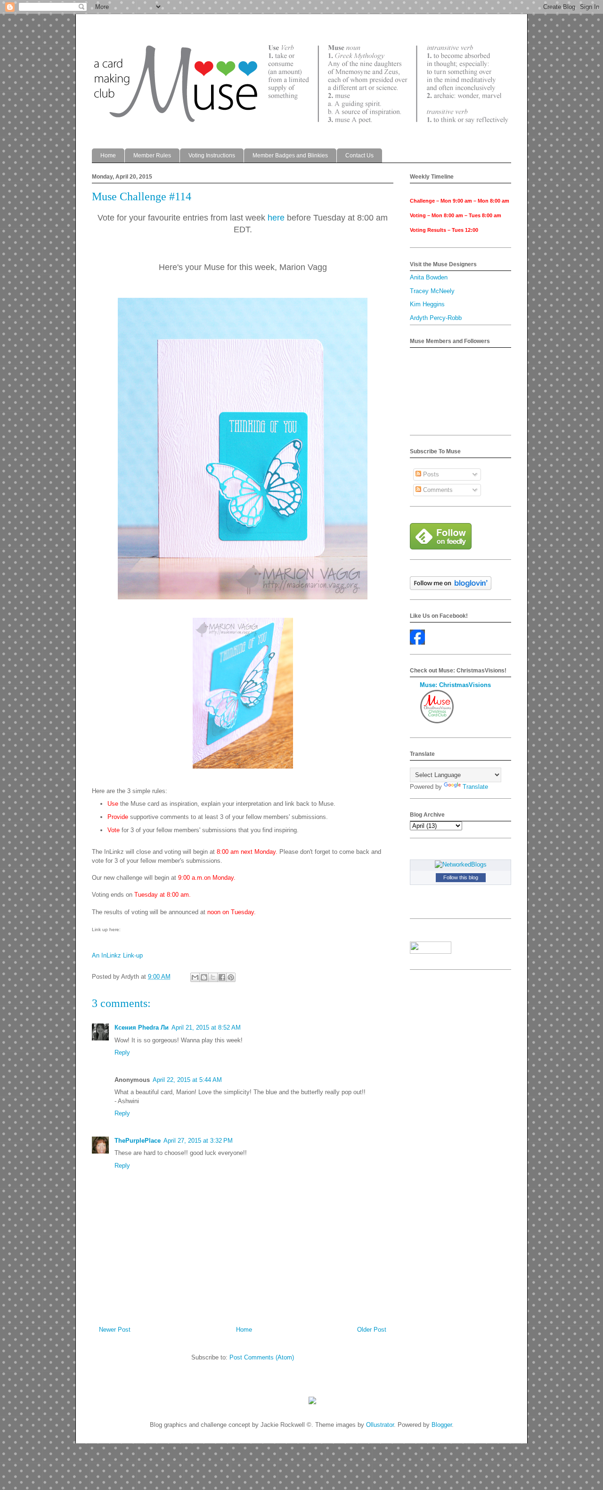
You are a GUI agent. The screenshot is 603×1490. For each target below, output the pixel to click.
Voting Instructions (211, 155)
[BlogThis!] (204, 977)
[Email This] (195, 977)
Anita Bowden (429, 277)
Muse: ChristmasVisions (455, 684)
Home (108, 155)
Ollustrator (380, 1424)
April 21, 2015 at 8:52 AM (206, 1027)
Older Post (371, 1329)
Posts (430, 474)
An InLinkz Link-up (117, 955)
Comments (437, 489)
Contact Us (359, 155)
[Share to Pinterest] (231, 977)
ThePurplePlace (137, 1140)
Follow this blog (460, 877)
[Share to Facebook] (222, 977)
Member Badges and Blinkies (290, 155)
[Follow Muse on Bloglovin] (450, 587)
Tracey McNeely (432, 291)
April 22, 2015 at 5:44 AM (187, 1079)
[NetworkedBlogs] (461, 864)
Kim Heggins (427, 304)
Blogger (442, 1424)
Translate (475, 786)
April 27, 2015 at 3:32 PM (198, 1140)
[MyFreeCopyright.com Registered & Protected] (312, 1402)
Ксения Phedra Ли (141, 1027)
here (276, 217)
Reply (122, 1052)
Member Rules (152, 155)
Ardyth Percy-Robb (436, 317)
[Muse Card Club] (417, 642)
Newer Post (114, 1329)
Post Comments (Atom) (261, 1357)
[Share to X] (213, 977)
